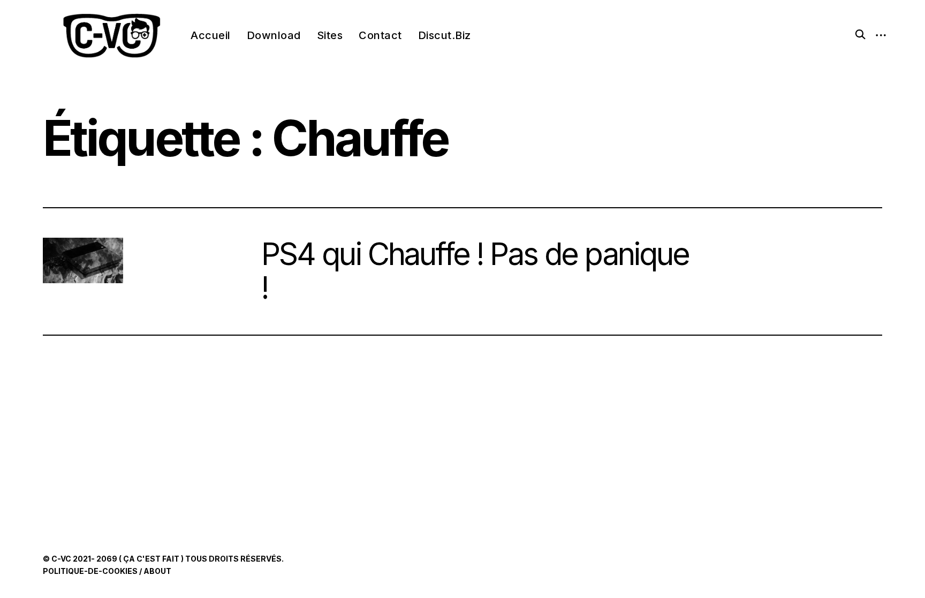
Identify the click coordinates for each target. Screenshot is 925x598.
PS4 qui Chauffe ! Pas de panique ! (475, 271)
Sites (330, 35)
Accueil (211, 35)
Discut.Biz (444, 35)
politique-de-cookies (90, 571)
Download (274, 35)
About (157, 571)
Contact (380, 35)
